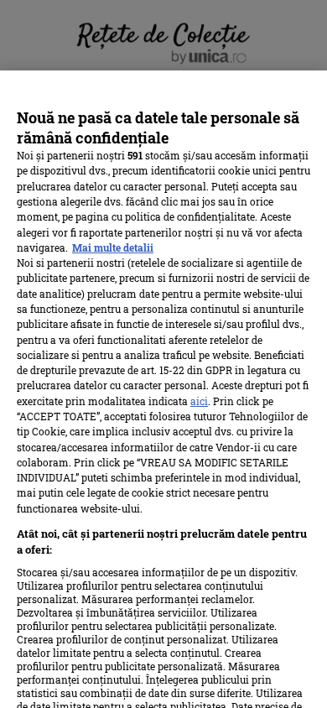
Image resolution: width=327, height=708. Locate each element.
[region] (163, 389)
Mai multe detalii (112, 247)
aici (199, 401)
